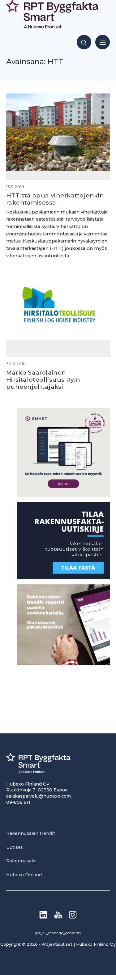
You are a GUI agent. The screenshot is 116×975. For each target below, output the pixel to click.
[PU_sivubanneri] (63, 663)
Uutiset (14, 847)
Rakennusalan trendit (30, 833)
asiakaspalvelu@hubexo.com (38, 796)
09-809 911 (18, 802)
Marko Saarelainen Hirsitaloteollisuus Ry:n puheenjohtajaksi (43, 379)
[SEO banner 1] (63, 495)
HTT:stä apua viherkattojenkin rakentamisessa (55, 199)
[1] (63, 577)
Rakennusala (20, 861)
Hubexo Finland (24, 874)
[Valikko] (102, 42)
